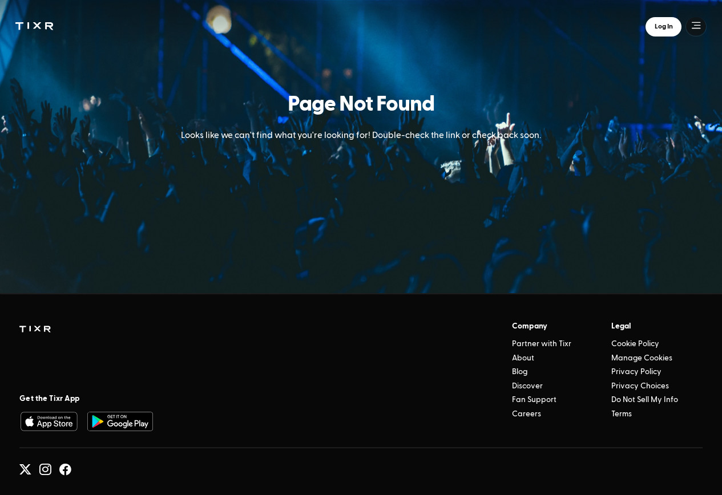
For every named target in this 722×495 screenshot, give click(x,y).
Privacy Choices (640, 386)
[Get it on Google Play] (120, 421)
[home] (35, 330)
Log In (664, 25)
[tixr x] (25, 470)
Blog (519, 372)
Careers (526, 414)
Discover (527, 386)
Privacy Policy (636, 372)
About (523, 358)
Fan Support (534, 400)
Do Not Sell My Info (644, 400)
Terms (621, 414)
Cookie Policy (635, 344)
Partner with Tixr (541, 344)
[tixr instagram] (45, 470)
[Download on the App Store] (48, 421)
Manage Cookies (641, 358)
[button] (34, 25)
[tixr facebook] (65, 470)
